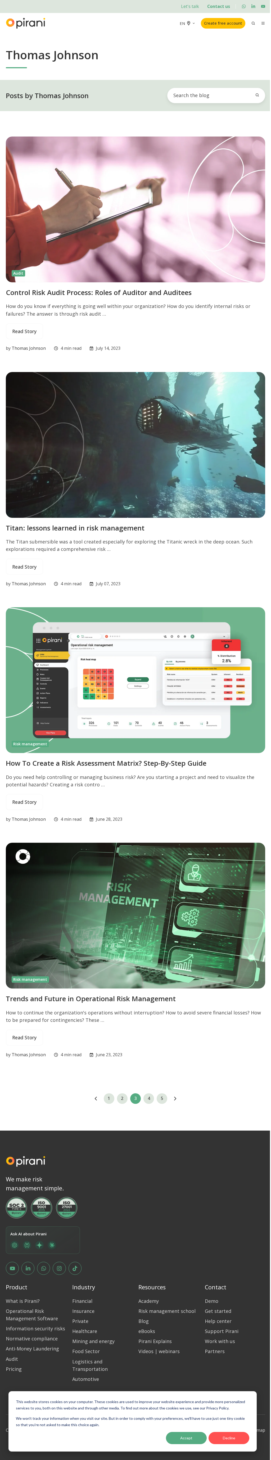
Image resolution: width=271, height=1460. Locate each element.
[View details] (244, 6)
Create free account (223, 23)
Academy (148, 1301)
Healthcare (84, 1331)
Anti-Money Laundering (32, 1348)
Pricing (14, 1369)
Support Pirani (221, 1331)
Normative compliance (32, 1338)
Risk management (30, 743)
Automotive (85, 1379)
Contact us (218, 6)
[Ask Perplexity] (27, 1245)
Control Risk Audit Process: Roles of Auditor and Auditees (99, 292)
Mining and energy (93, 1341)
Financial (82, 1301)
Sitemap (257, 1430)
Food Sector (86, 1351)
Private (80, 1321)
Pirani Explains (155, 1341)
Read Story (24, 331)
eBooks (146, 1331)
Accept (186, 1438)
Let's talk (190, 6)
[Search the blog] (257, 95)
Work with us (220, 1341)
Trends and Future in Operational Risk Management (91, 998)
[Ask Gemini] (39, 1245)
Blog (143, 1321)
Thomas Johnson (29, 348)
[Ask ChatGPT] (14, 1245)
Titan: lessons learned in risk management (75, 528)
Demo (211, 1301)
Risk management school (167, 1311)
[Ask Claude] (52, 1245)
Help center (218, 1321)
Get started (218, 1311)
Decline (229, 1438)
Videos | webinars (159, 1351)
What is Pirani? (23, 1301)
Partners (215, 1351)
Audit (18, 273)
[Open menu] (263, 23)
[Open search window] (253, 23)
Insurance (83, 1311)
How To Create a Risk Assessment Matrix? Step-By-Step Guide (106, 763)
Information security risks (35, 1328)
